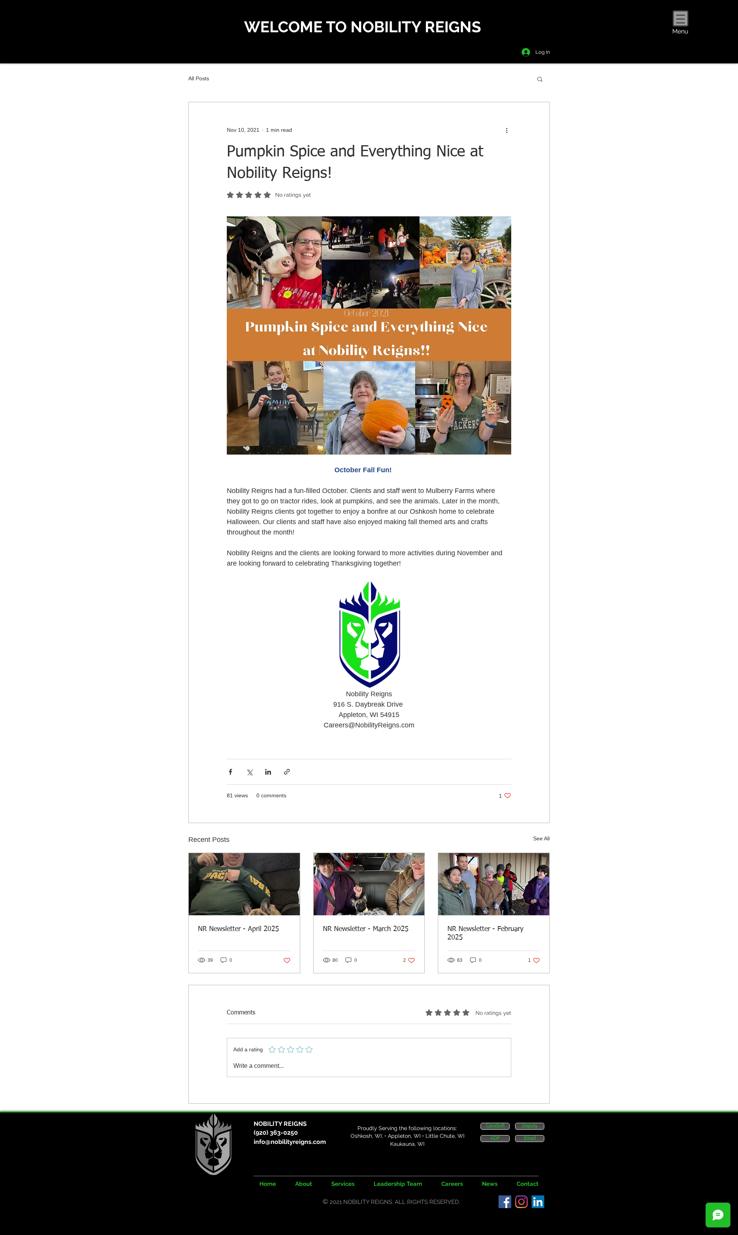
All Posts (198, 78)
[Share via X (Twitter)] (249, 771)
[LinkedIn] (538, 1201)
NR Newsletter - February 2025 (485, 933)
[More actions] (506, 129)
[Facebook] (505, 1201)
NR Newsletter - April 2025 (238, 929)
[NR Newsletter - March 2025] (369, 884)
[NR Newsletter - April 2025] (244, 884)
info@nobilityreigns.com (290, 1141)
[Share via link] (287, 771)
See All (541, 838)
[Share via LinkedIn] (268, 771)
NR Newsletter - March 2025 (366, 929)
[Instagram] (521, 1201)
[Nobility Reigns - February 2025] (493, 884)
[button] (540, 79)
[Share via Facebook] (230, 771)
